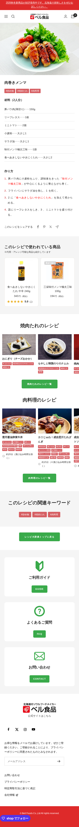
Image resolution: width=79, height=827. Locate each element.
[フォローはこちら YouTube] (33, 729)
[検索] (13, 16)
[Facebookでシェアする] (38, 226)
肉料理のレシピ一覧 (39, 478)
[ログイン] (65, 16)
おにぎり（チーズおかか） (17, 358)
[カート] (73, 16)
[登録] (58, 761)
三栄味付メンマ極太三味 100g (58, 288)
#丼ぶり (27, 442)
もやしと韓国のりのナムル (53, 363)
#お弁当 (59, 446)
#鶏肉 (67, 457)
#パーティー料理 (44, 450)
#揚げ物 (53, 457)
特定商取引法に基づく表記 (19, 788)
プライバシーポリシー (17, 781)
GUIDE (39, 589)
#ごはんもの (7, 363)
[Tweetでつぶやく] (50, 226)
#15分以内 (42, 446)
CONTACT (39, 679)
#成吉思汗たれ (43, 457)
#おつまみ (51, 446)
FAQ (39, 634)
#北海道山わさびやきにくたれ (23, 363)
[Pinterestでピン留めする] (44, 226)
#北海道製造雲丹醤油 (10, 446)
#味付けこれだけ (44, 454)
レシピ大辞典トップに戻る (39, 537)
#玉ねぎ (11, 449)
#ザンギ (66, 446)
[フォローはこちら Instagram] (25, 729)
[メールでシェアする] (57, 226)
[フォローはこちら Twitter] (17, 729)
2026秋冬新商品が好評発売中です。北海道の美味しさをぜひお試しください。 (39, 4)
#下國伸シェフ (18, 442)
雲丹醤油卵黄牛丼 (12, 437)
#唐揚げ (54, 454)
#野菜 (40, 372)
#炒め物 (10, 91)
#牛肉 (5, 449)
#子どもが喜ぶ (28, 446)
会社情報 (9, 794)
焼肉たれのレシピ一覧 (39, 384)
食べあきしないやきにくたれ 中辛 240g (21, 288)
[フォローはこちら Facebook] (8, 729)
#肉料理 (35, 91)
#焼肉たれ (22, 91)
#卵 (20, 446)
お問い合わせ (12, 775)
